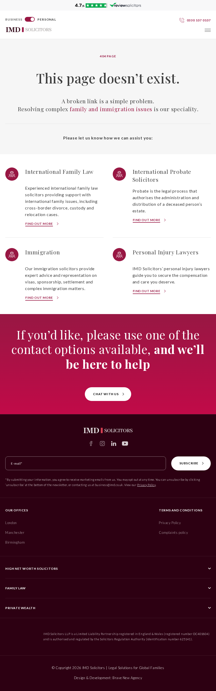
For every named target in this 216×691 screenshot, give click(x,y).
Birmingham (15, 542)
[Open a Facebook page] (91, 443)
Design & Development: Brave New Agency (108, 678)
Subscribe (188, 463)
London (11, 523)
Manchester (14, 532)
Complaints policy (173, 532)
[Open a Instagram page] (102, 443)
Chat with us (106, 394)
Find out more (39, 224)
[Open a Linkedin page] (114, 443)
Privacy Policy (146, 485)
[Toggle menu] (208, 30)
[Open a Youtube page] (125, 443)
